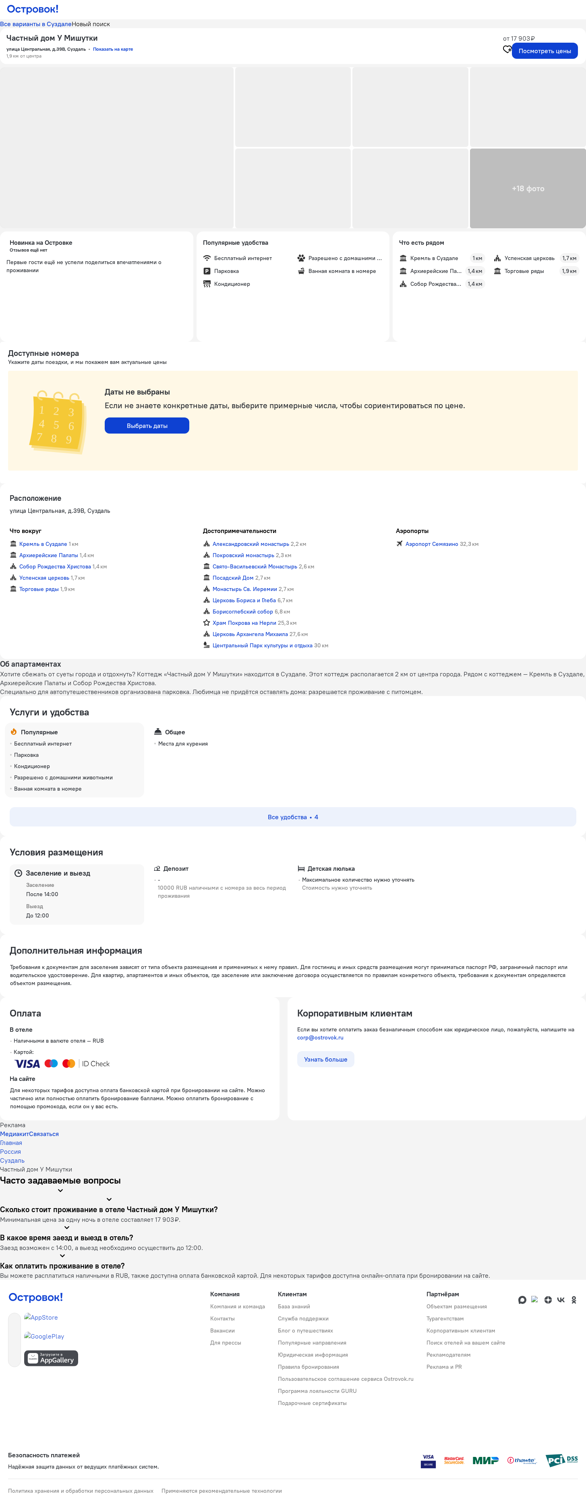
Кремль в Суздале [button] (43, 543)
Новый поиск (91, 24)
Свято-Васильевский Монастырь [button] (255, 566)
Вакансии (222, 1330)
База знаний (294, 1306)
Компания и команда (237, 1306)
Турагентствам (445, 1318)
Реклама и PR (444, 1366)
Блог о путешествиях (305, 1330)
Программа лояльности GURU (317, 1391)
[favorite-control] (507, 50)
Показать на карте (113, 49)
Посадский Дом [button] (233, 577)
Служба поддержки (303, 1318)
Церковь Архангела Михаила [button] (250, 634)
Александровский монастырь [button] (251, 543)
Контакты (222, 1318)
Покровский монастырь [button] (243, 555)
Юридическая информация (313, 1354)
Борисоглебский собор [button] (243, 611)
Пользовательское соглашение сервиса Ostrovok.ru (346, 1378)
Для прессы (225, 1342)
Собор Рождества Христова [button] (55, 566)
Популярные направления (312, 1342)
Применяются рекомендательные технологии (222, 1490)
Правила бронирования (308, 1366)
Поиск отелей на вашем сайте (466, 1342)
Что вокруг (25, 531)
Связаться (44, 1134)
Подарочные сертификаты (312, 1403)
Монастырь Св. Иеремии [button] (245, 589)
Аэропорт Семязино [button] (432, 543)
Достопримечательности (239, 531)
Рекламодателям (449, 1354)
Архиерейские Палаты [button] (48, 555)
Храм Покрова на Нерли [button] (244, 622)
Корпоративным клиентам (461, 1330)
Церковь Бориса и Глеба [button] (244, 600)
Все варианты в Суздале (36, 24)
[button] (117, 147)
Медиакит (14, 1134)
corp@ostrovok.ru (320, 1037)
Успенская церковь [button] (44, 577)
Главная (11, 1142)
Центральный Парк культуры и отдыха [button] (263, 645)
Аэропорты (412, 531)
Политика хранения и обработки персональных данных (80, 1490)
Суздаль (12, 1160)
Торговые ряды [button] (39, 589)
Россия (10, 1151)
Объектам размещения (457, 1306)
